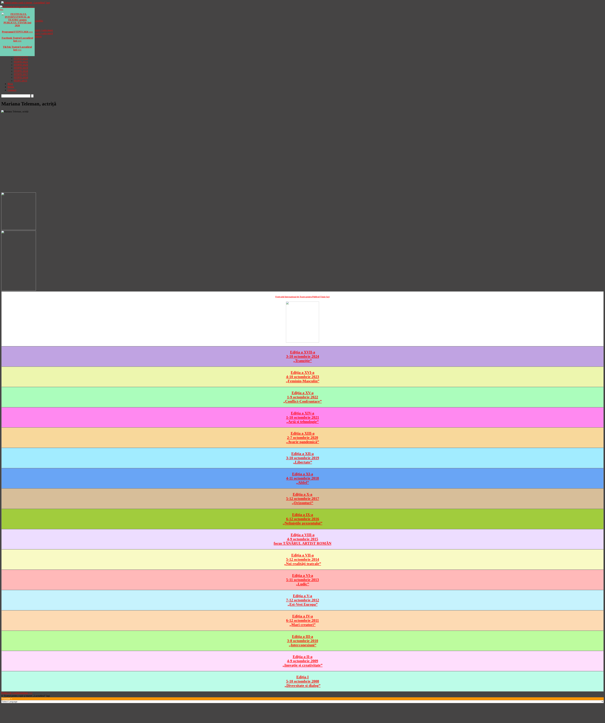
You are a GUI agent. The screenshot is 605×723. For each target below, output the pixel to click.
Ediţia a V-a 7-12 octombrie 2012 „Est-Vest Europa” (302, 600)
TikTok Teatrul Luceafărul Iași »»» (17, 48)
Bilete (11, 86)
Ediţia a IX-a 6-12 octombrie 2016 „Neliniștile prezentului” (302, 519)
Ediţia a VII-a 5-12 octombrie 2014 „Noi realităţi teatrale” (302, 559)
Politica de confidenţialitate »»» (16, 693)
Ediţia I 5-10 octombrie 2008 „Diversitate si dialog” (302, 681)
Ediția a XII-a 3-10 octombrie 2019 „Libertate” (302, 458)
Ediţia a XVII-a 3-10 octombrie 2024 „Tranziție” (302, 356)
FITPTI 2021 (21, 61)
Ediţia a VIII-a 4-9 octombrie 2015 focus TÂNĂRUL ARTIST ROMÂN (302, 539)
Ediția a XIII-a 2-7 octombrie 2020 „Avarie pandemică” (302, 437)
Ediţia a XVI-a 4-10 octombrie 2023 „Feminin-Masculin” (302, 376)
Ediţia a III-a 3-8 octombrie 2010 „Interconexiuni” (302, 640)
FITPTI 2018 (21, 71)
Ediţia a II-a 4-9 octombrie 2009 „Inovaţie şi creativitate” (302, 661)
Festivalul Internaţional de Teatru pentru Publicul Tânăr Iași (302, 297)
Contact (12, 90)
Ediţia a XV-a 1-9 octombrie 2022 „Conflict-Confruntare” (302, 397)
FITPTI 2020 (21, 64)
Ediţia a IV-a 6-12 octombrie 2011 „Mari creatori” (302, 620)
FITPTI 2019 (21, 68)
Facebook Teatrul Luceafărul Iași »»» (17, 39)
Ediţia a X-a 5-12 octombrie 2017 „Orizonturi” (302, 498)
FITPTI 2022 (21, 58)
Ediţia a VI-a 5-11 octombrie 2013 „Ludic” (302, 579)
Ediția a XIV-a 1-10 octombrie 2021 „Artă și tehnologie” (302, 417)
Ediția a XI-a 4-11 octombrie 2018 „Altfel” (302, 478)
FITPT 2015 (20, 80)
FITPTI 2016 (21, 77)
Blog (10, 83)
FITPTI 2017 (21, 74)
